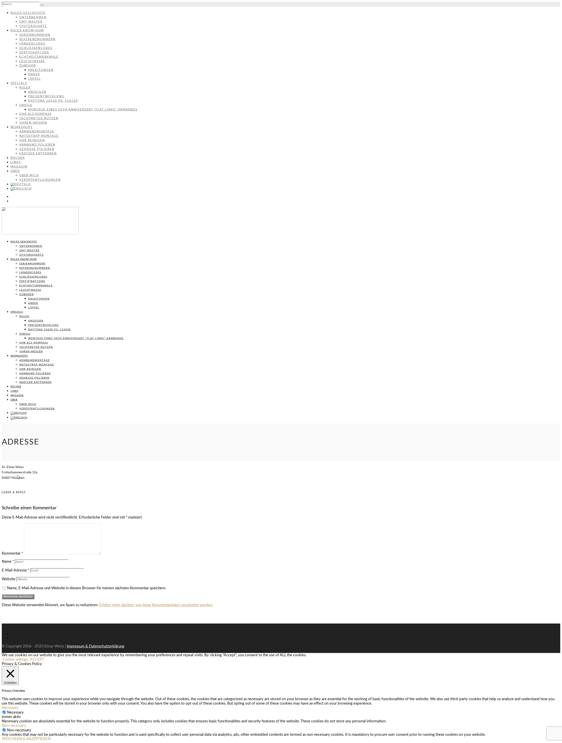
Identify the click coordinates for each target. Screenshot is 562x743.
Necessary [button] (10, 708)
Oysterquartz (33, 26)
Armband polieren (37, 144)
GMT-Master (31, 21)
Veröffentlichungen (40, 180)
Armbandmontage (36, 131)
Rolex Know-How (27, 30)
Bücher (18, 158)
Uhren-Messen (33, 122)
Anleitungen (41, 70)
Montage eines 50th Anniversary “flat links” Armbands (82, 109)
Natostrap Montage (39, 136)
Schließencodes (35, 48)
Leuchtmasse (32, 61)
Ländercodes (32, 43)
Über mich (29, 175)
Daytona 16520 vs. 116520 (53, 100)
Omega (25, 105)
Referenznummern (37, 39)
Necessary (15, 712)
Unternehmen (33, 17)
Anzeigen (37, 92)
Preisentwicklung (46, 96)
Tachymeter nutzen (38, 118)
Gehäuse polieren (36, 149)
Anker (34, 74)
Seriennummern (34, 35)
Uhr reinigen (32, 140)
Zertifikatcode (34, 52)
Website (8, 579)
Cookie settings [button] (15, 659)
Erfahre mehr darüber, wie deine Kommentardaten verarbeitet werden (155, 605)
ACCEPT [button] (37, 659)
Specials (19, 83)
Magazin (19, 166)
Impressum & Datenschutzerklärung (95, 646)
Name (8, 561)
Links (16, 162)
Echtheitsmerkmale (39, 57)
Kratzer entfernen (38, 153)
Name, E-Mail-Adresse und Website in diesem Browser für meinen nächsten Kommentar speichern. (86, 588)
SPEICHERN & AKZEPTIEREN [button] (26, 739)
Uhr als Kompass (35, 114)
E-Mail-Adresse (15, 570)
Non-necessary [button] (14, 725)
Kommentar (12, 553)
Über (15, 171)
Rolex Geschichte (28, 13)
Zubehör (27, 65)
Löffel (34, 79)
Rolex (25, 87)
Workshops (21, 127)
